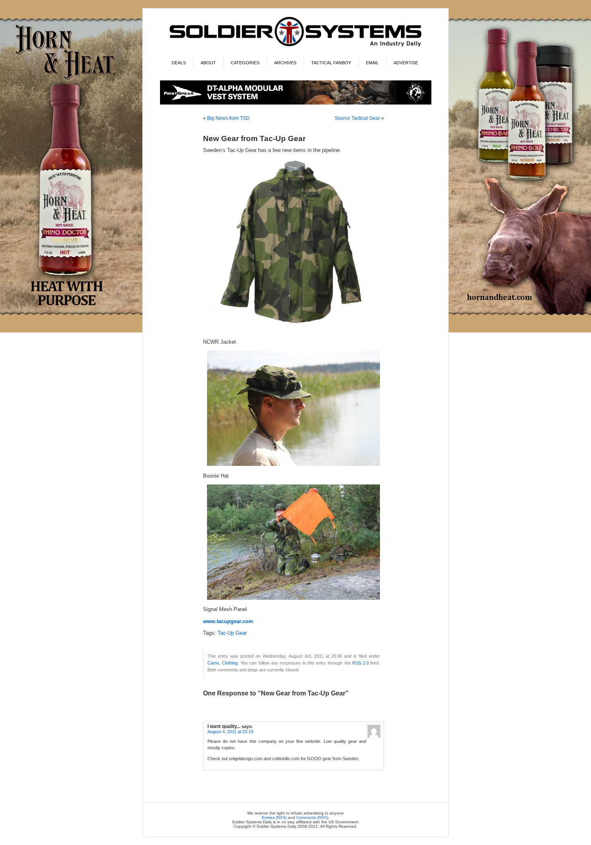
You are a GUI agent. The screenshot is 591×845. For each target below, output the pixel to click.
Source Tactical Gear (357, 118)
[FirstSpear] (295, 103)
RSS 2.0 (360, 662)
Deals (179, 62)
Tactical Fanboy (331, 62)
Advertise (406, 62)
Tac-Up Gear (232, 633)
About (208, 62)
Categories (245, 62)
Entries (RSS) (274, 817)
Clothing (230, 662)
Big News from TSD (228, 118)
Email (372, 62)
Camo (213, 662)
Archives (285, 62)
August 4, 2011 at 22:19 (230, 731)
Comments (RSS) (312, 817)
